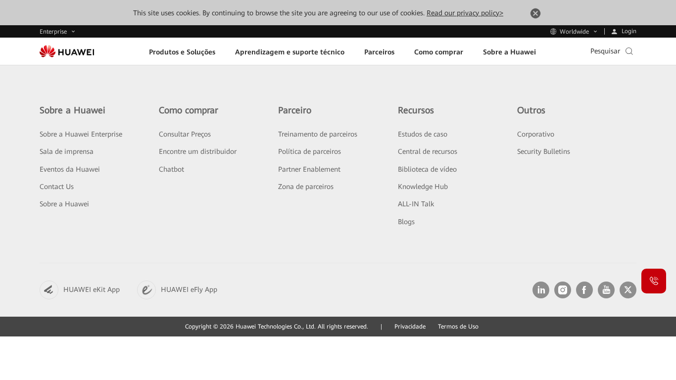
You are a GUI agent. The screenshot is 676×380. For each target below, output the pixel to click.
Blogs (406, 222)
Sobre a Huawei (64, 204)
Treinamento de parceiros (317, 134)
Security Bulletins (543, 151)
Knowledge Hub (423, 186)
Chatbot (171, 169)
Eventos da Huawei (70, 169)
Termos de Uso (458, 326)
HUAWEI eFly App (189, 289)
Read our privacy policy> (465, 13)
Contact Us (57, 186)
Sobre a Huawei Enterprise (81, 134)
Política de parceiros (309, 151)
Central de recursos (427, 151)
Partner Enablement (309, 169)
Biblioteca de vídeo (427, 169)
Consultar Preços (185, 134)
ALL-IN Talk (416, 204)
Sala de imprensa (67, 151)
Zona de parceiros (306, 186)
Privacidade (410, 326)
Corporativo (535, 134)
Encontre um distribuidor (198, 151)
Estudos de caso (422, 134)
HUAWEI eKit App (91, 289)
